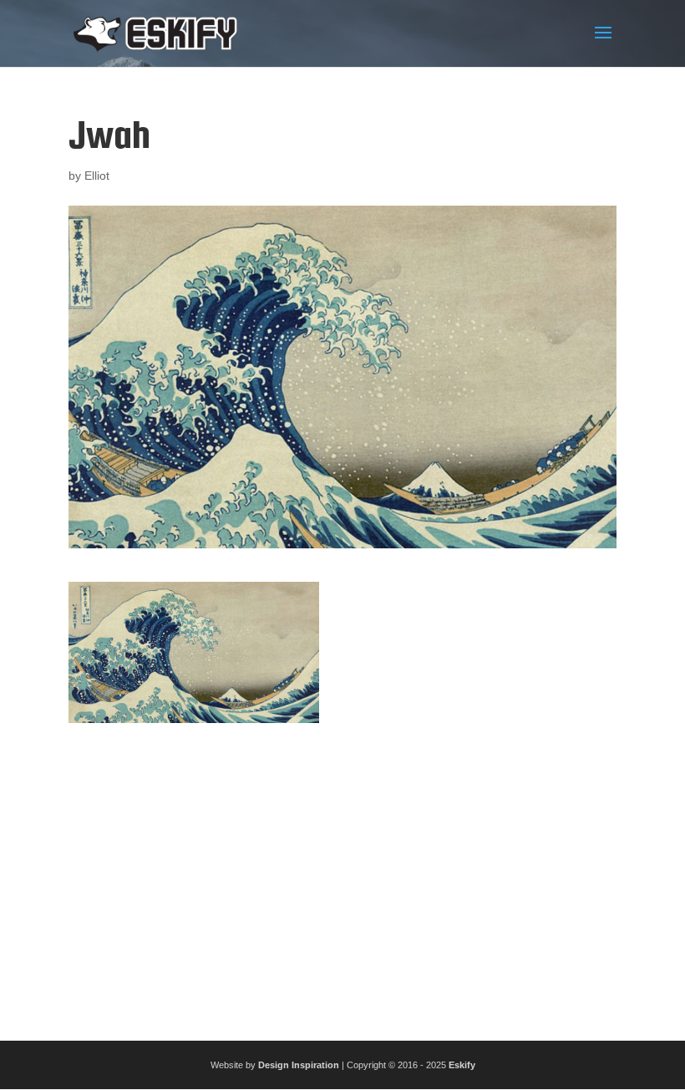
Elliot (96, 175)
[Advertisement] (342, 875)
